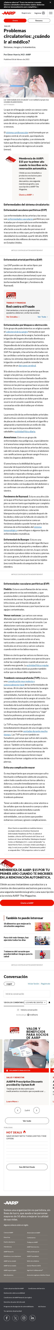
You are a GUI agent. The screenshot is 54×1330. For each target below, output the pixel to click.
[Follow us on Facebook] (7, 1318)
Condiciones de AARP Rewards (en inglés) (18, 1297)
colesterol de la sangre (17, 331)
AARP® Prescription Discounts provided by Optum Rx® (24, 1083)
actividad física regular (38, 665)
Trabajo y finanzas (16, 303)
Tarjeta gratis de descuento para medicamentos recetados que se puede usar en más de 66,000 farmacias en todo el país (26, 1089)
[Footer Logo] (27, 1203)
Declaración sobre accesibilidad (14, 1293)
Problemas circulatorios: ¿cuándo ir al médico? (27, 36)
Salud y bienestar (15, 1078)
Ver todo (42, 317)
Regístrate (26, 13)
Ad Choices (42, 1306)
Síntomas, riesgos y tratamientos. (20, 47)
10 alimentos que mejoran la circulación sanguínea (17, 924)
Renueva (38, 20)
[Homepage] (9, 13)
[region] (27, 998)
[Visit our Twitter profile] (15, 1318)
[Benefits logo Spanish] (11, 297)
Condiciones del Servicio (36, 1288)
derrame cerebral (27, 365)
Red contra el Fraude (20, 306)
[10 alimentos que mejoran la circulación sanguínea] (42, 926)
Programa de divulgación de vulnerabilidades (19, 1306)
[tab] (14, 1002)
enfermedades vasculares (20, 219)
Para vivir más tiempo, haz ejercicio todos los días (16, 938)
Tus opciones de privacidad (13, 1311)
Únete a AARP (25, 194)
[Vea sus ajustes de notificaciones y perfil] (49, 1002)
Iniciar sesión (33, 984)
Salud (7, 26)
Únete (15, 20)
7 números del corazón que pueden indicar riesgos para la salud (18, 954)
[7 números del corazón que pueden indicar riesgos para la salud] (42, 954)
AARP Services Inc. (33, 1247)
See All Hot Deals (27, 1167)
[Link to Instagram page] (24, 1318)
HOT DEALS (14, 1132)
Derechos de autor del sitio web (14, 1302)
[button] (18, 1110)
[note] (27, 102)
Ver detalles (12, 317)
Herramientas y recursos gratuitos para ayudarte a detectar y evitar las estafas (23, 311)
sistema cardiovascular (17, 132)
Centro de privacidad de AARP (14, 1288)
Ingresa (38, 13)
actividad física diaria (25, 431)
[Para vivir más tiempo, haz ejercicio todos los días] (42, 940)
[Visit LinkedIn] (32, 1318)
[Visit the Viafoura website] (32, 1015)
